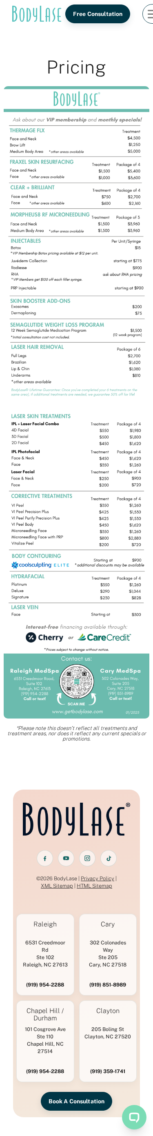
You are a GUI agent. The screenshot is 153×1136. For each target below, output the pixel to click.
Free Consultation (97, 14)
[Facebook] (45, 858)
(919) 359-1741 (107, 1071)
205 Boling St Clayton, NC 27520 (107, 1033)
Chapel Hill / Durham (45, 1014)
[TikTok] (108, 858)
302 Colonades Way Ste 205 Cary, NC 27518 (107, 954)
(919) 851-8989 (107, 985)
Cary (108, 924)
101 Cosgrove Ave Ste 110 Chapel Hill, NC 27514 (45, 1040)
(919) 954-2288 (45, 985)
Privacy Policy (97, 878)
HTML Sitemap (94, 886)
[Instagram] (87, 858)
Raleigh (45, 924)
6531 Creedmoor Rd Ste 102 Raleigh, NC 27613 (45, 954)
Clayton (108, 1011)
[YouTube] (66, 858)
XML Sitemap (57, 886)
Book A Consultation (77, 1101)
